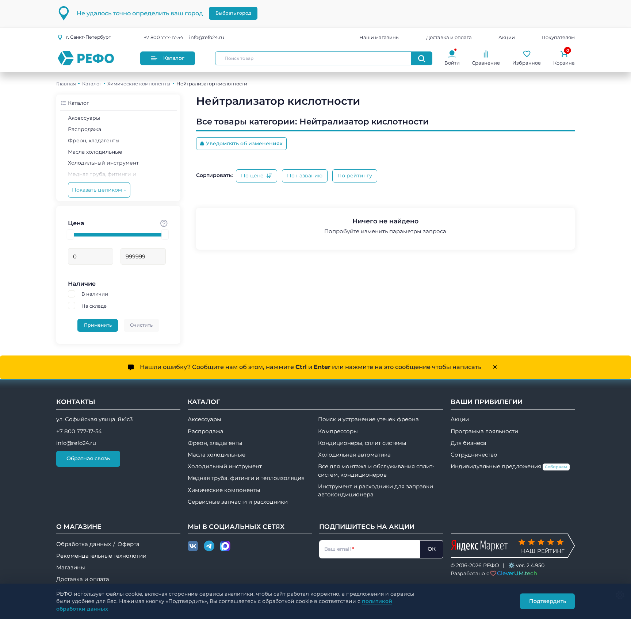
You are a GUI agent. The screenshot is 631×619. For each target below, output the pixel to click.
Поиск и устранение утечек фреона (368, 419)
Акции (506, 37)
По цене (253, 175)
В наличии (94, 294)
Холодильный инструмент (103, 162)
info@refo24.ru (206, 37)
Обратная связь (88, 458)
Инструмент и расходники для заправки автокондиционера (375, 490)
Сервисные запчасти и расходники (238, 502)
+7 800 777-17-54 (163, 37)
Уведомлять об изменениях (244, 143)
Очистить (141, 325)
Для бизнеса (468, 443)
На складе (94, 306)
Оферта (128, 544)
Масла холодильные (95, 152)
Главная (66, 83)
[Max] (225, 546)
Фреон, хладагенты (93, 140)
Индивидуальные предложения (509, 466)
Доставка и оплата (449, 37)
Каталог (173, 58)
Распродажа (84, 129)
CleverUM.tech (517, 573)
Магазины (70, 567)
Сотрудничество (474, 454)
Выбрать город (233, 13)
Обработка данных (83, 544)
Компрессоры (338, 431)
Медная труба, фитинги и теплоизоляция (246, 478)
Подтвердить (547, 601)
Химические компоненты (138, 83)
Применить (98, 325)
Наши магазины (379, 37)
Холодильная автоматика (354, 454)
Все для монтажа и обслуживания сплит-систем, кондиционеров (376, 470)
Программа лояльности (484, 431)
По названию (304, 175)
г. (88, 37)
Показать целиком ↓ (99, 190)
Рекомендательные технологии (101, 556)
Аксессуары (84, 118)
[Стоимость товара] (164, 223)
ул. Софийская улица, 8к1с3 (94, 419)
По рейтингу (354, 175)
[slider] (70, 234)
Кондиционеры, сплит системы (362, 443)
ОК (432, 549)
